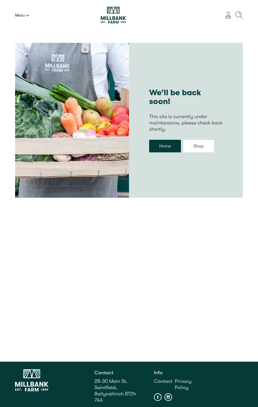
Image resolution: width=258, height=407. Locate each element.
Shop (199, 146)
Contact (163, 381)
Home (165, 146)
